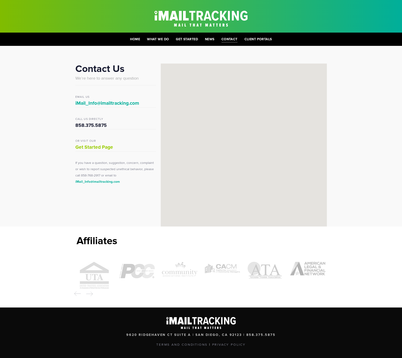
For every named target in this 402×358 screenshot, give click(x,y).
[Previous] (77, 293)
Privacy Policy (229, 345)
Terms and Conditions (182, 345)
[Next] (89, 293)
